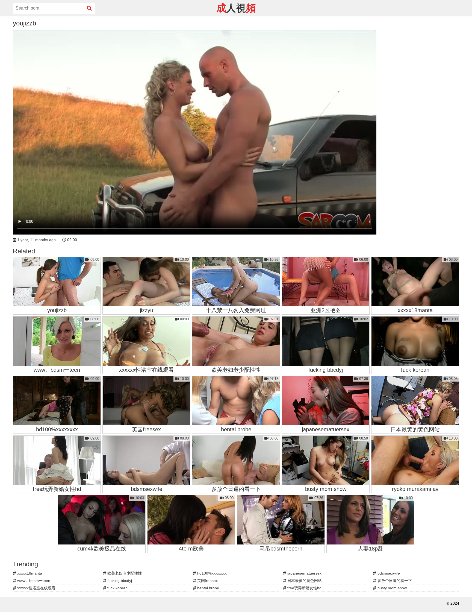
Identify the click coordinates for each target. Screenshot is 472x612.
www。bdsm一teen (33, 580)
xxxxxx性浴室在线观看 (35, 588)
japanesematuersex (303, 573)
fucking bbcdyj (119, 580)
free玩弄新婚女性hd (303, 588)
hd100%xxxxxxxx (211, 573)
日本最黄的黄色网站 (304, 580)
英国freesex (207, 580)
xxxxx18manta (29, 573)
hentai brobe (207, 588)
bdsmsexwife (388, 573)
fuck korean (117, 588)
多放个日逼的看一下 (394, 580)
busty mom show (391, 588)
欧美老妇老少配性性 (124, 573)
